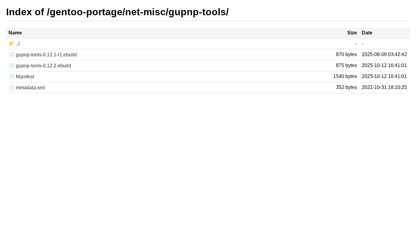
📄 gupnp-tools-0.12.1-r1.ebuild (43, 54)
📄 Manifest (21, 76)
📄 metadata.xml (27, 87)
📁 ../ (14, 43)
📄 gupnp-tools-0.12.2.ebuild (40, 65)
